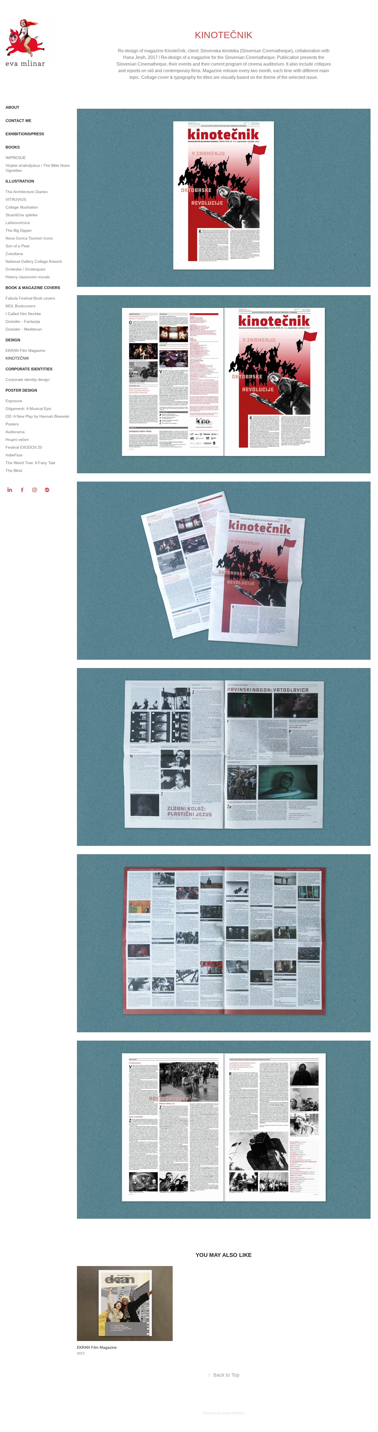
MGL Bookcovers (20, 306)
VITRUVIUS (16, 199)
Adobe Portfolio (233, 1413)
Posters (12, 424)
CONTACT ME (18, 120)
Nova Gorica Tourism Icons (29, 238)
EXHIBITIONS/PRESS (25, 134)
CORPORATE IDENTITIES (29, 369)
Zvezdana (14, 253)
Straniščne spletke (22, 215)
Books (13, 147)
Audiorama (15, 432)
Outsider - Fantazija (23, 321)
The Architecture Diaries (27, 191)
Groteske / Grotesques (25, 269)
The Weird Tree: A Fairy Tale (30, 463)
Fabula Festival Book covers (30, 298)
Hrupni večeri (17, 439)
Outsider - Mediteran (24, 329)
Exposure (14, 401)
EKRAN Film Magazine (25, 350)
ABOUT (12, 107)
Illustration (20, 181)
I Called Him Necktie (23, 313)
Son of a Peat (17, 246)
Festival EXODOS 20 (24, 447)
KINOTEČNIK (17, 358)
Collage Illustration (22, 207)
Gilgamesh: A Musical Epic (28, 408)
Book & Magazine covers (33, 287)
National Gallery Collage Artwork (34, 261)
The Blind (14, 470)
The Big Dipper (19, 230)
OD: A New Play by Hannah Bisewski (37, 416)
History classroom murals (28, 277)
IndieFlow (14, 455)
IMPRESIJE (16, 157)
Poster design (21, 390)
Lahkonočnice (18, 222)
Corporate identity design (28, 379)
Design (13, 340)
